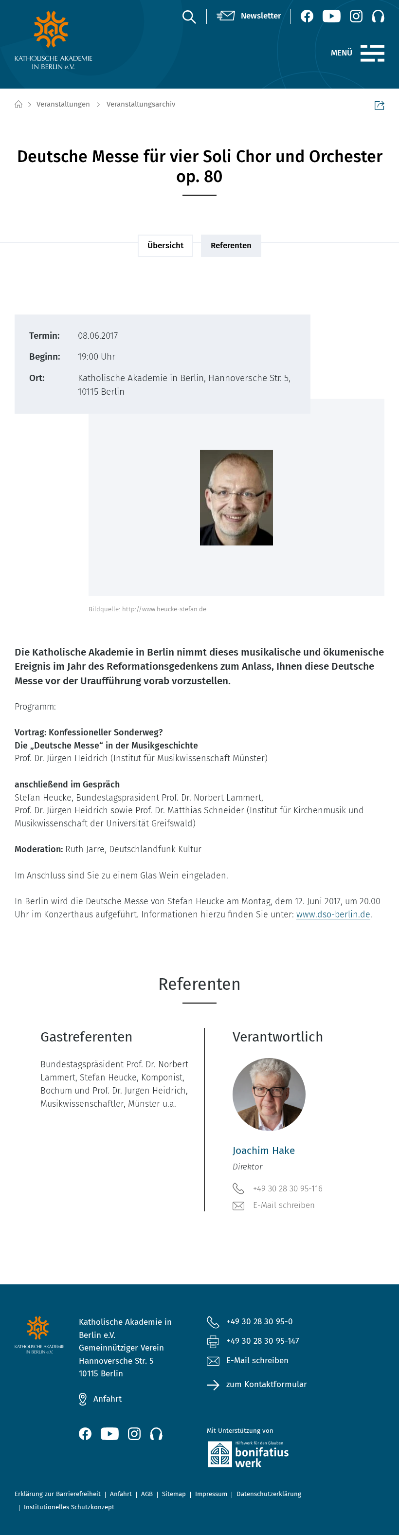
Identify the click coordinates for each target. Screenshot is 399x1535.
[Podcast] (378, 16)
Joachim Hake (264, 1151)
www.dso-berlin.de (333, 914)
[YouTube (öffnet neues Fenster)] (332, 16)
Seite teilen (379, 105)
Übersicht (165, 245)
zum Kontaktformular (266, 1384)
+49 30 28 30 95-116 (288, 1189)
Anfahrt (107, 1399)
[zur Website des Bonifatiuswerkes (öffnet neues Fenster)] (263, 1456)
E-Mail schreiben (284, 1205)
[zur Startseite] (55, 40)
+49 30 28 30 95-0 (259, 1321)
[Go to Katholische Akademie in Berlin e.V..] (18, 104)
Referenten (231, 245)
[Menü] (372, 53)
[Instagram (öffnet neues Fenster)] (356, 16)
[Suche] (189, 16)
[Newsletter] (249, 16)
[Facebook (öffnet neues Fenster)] (307, 16)
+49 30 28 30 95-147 (262, 1341)
